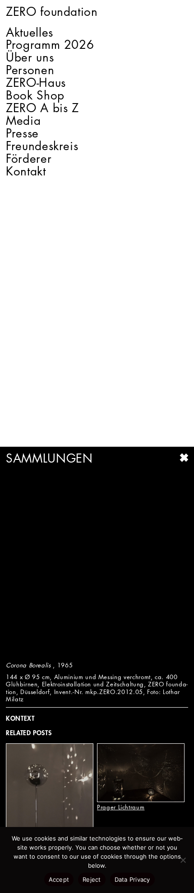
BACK (183, 457)
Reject (92, 879)
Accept (59, 879)
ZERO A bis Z (42, 108)
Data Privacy (132, 879)
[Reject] (182, 860)
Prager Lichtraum (120, 807)
